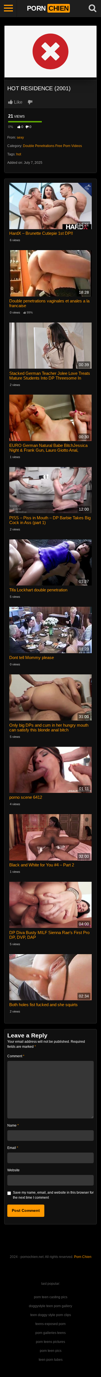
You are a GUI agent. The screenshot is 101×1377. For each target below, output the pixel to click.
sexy (20, 137)
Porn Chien (82, 1257)
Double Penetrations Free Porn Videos (52, 146)
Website (13, 1170)
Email (12, 1148)
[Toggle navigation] (8, 8)
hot (18, 154)
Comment (15, 1056)
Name (13, 1125)
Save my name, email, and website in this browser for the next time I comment (53, 1195)
